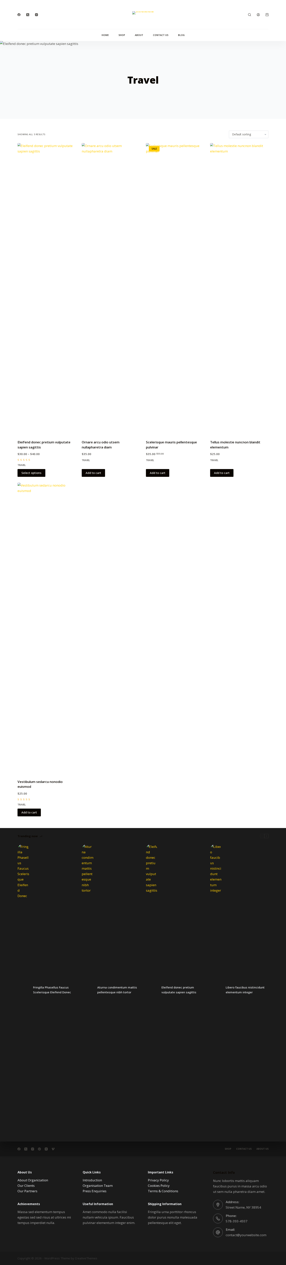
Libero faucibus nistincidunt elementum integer (245, 989)
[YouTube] (46, 1149)
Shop (121, 35)
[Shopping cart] (267, 14)
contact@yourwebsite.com (246, 1235)
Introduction (92, 1180)
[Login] (258, 14)
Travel (22, 465)
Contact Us (160, 35)
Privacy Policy (158, 1180)
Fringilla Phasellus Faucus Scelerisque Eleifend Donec (52, 989)
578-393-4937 (236, 1221)
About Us (262, 1148)
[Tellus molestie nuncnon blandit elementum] (239, 289)
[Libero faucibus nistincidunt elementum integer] (216, 990)
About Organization (33, 1180)
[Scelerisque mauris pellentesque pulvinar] (175, 289)
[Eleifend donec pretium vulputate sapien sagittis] (47, 289)
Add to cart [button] (93, 473)
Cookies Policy (159, 1185)
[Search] (249, 14)
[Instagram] (36, 14)
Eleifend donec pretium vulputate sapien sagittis (178, 989)
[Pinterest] (39, 1149)
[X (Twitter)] (27, 14)
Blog (181, 35)
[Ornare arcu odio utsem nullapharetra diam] (111, 289)
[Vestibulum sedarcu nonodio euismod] (47, 628)
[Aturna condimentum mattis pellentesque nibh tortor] (87, 990)
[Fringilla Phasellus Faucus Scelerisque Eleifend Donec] (23, 990)
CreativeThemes (86, 1258)
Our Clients (26, 1185)
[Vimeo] (53, 1149)
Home (105, 35)
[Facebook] (19, 14)
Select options (31, 473)
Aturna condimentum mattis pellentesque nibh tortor (117, 989)
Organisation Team (98, 1185)
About (139, 35)
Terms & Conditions (163, 1191)
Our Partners (27, 1191)
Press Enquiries (94, 1191)
